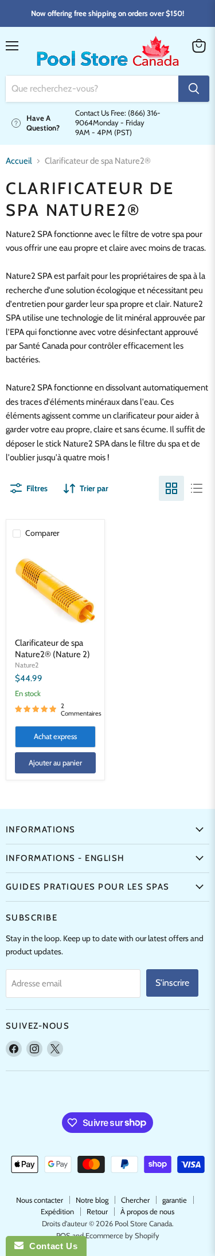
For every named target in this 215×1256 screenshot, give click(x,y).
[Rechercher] (193, 89)
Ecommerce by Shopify (122, 1235)
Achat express (55, 736)
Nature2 (26, 665)
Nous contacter (39, 1199)
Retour (97, 1211)
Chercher (135, 1199)
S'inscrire (172, 982)
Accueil (19, 161)
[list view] (196, 488)
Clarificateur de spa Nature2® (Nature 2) (52, 648)
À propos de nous (147, 1211)
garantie (174, 1199)
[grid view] (171, 488)
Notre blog (92, 1199)
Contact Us (50, 1246)
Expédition (57, 1211)
